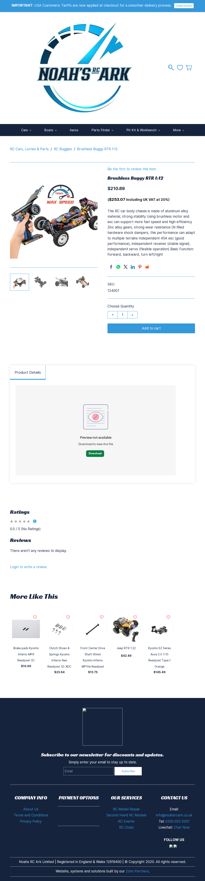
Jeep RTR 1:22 (126, 648)
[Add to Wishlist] (173, 629)
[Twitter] (126, 267)
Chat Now (182, 827)
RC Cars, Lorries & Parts (29, 149)
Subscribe (128, 771)
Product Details (28, 372)
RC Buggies (63, 149)
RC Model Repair (126, 809)
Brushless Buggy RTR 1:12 (97, 149)
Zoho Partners (137, 871)
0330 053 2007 (177, 821)
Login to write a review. (28, 567)
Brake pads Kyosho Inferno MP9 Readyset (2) (26, 654)
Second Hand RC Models (126, 815)
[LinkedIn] (133, 267)
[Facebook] (111, 267)
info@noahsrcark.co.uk (174, 815)
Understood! (184, 5)
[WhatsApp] (118, 267)
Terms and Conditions (31, 815)
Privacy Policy (31, 821)
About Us (30, 809)
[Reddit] (147, 267)
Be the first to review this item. (132, 169)
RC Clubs (126, 827)
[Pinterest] (140, 267)
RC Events (126, 821)
